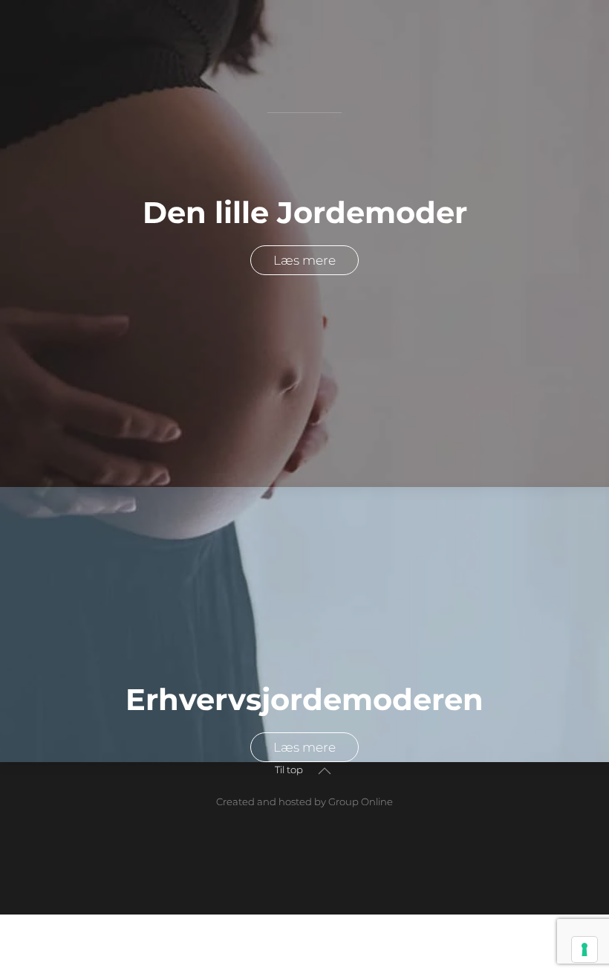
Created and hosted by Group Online (304, 801)
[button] (324, 771)
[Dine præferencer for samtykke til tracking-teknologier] (584, 949)
